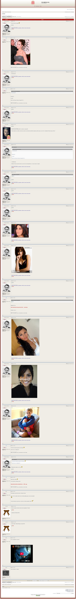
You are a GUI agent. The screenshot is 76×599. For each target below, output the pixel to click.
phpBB (34, 594)
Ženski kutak (9, 584)
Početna (3, 584)
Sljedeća (73, 16)
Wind (6, 491)
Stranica (66, 16)
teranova (6, 506)
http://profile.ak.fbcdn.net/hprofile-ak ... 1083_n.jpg (19, 484)
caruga (6, 567)
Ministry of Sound (6, 107)
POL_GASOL (6, 124)
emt (6, 445)
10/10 (3, 13)
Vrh (2, 69)
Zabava (6, 584)
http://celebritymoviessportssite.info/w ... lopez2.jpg (19, 307)
